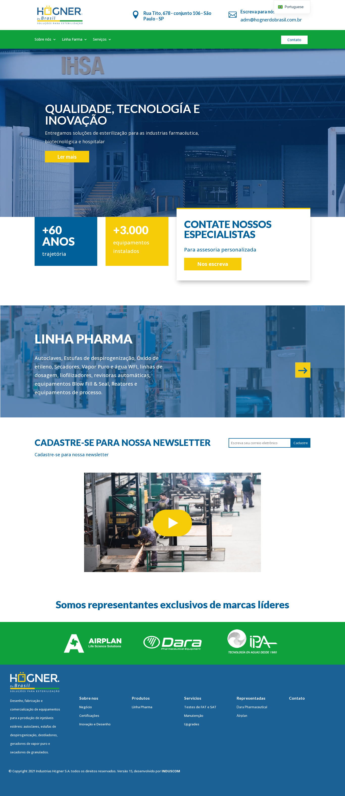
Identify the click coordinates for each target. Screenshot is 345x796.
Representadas (251, 698)
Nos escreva (212, 264)
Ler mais (67, 157)
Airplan (242, 716)
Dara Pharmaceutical (252, 707)
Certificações (89, 715)
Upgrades (191, 724)
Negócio (85, 707)
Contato (294, 39)
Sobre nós (43, 40)
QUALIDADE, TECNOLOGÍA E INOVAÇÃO (122, 114)
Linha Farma (72, 40)
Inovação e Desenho (95, 724)
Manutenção (193, 715)
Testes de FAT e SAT (200, 707)
